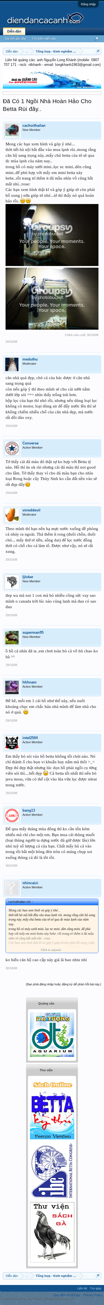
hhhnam (29, 682)
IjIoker (27, 577)
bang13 (28, 810)
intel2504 (30, 738)
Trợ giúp (95, 1288)
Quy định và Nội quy (67, 1295)
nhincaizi (30, 883)
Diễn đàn (14, 31)
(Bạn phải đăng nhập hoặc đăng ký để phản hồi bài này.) (63, 984)
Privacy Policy (93, 1295)
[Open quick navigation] (98, 51)
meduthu (30, 359)
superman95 (33, 632)
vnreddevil (31, 510)
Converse (30, 443)
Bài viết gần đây (15, 38)
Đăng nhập (88, 4)
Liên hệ (82, 1288)
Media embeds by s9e (60, 1299)
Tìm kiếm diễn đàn (44, 38)
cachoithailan (33, 125)
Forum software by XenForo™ (22, 1299)
